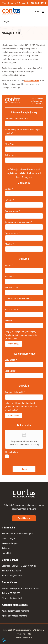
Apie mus (6, 548)
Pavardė (9, 200)
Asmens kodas (12, 211)
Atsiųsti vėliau (11, 452)
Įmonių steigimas (10, 538)
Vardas (9, 189)
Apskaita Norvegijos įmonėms (15, 611)
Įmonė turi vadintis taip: (16, 118)
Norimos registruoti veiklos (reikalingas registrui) (22, 131)
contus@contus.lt (37, 101)
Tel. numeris (10, 155)
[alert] (3, 640)
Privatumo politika (24, 634)
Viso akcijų (10, 371)
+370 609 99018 (38, 3)
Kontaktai (6, 553)
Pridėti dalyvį (13, 344)
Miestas (9, 244)
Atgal (6, 21)
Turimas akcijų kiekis (15, 392)
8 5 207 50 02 (14, 571)
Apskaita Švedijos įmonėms (14, 616)
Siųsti (24, 469)
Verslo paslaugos (10, 543)
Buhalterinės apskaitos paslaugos (17, 533)
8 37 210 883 (14, 593)
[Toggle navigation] (44, 11)
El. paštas (9, 144)
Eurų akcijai (11, 360)
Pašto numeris (12, 233)
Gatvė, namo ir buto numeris (18, 222)
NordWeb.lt (27, 638)
